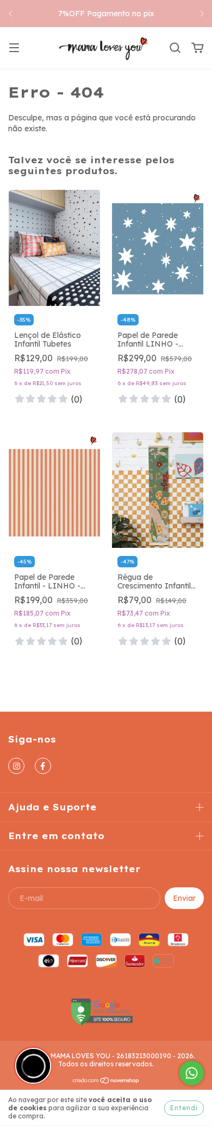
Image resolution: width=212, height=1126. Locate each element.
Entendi (184, 1108)
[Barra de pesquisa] (175, 48)
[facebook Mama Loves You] (43, 766)
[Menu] (14, 48)
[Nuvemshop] (106, 1082)
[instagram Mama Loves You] (16, 766)
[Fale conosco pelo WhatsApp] (191, 1073)
